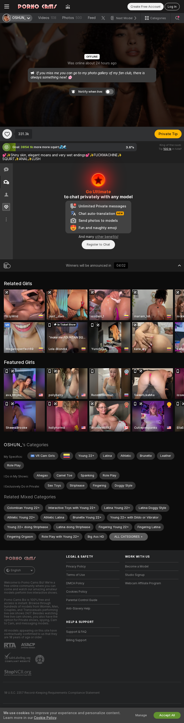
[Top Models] (67, 6)
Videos (47, 18)
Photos (72, 18)
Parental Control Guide (81, 600)
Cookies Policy (76, 591)
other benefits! (106, 237)
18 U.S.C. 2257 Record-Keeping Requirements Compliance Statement (52, 692)
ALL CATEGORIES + (128, 536)
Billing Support (76, 640)
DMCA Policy (75, 583)
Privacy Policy (76, 566)
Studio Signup (135, 575)
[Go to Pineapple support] (40, 659)
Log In (172, 6)
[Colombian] (66, 456)
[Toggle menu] (6, 6)
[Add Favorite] (7, 134)
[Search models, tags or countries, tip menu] (177, 18)
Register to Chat (98, 244)
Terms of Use (75, 575)
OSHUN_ (13, 444)
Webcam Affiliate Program (143, 583)
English (16, 570)
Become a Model (137, 566)
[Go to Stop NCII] (18, 673)
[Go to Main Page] (37, 6)
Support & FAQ (76, 631)
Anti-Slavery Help (78, 608)
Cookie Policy (45, 718)
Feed (92, 18)
